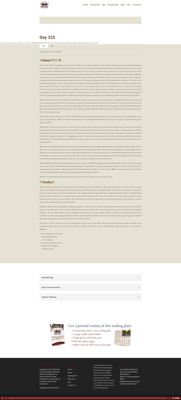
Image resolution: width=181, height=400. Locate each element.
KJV (52, 46)
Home (85, 5)
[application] (90, 398)
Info (128, 5)
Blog (122, 5)
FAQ (69, 382)
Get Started (95, 5)
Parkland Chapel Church (128, 384)
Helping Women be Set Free (130, 381)
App (103, 5)
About (70, 373)
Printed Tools (113, 5)
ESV (43, 46)
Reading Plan (72, 376)
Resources (71, 379)
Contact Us (137, 5)
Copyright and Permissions (49, 388)
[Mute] (173, 398)
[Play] (2, 398)
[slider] (177, 398)
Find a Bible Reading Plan (129, 369)
